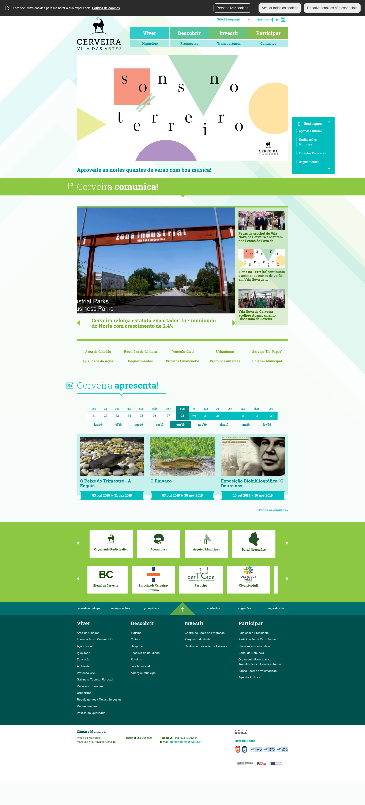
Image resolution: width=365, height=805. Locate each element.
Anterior (70, 116)
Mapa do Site (275, 608)
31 (217, 416)
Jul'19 (118, 425)
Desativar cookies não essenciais (332, 8)
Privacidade (151, 608)
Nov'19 (202, 425)
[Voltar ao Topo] (182, 608)
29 (194, 416)
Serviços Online (120, 608)
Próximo (294, 116)
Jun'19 (98, 425)
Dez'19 (224, 425)
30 (205, 416)
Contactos (213, 608)
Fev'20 (267, 425)
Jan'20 (245, 425)
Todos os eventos (272, 510)
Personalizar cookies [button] (232, 8)
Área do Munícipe (89, 608)
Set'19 (159, 425)
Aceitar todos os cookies (280, 8)
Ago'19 (139, 425)
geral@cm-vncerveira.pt (185, 741)
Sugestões (244, 608)
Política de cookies (106, 8)
